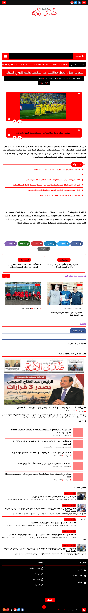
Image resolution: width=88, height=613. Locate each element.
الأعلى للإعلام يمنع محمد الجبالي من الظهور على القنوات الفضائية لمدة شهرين (53, 190)
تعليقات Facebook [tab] (78, 330)
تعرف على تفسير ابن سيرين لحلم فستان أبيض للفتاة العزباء (53, 522)
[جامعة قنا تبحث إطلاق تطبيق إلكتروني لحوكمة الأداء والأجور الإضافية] (78, 466)
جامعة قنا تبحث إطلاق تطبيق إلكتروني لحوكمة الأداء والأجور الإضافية (44, 463)
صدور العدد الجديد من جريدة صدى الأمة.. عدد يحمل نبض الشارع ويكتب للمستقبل (51, 407)
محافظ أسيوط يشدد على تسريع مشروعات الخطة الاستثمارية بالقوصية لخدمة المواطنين (42, 442)
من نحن (37, 573)
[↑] (44, 607)
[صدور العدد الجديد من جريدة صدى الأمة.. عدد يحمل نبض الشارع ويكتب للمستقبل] (44, 381)
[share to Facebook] (20, 121)
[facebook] (79, 2)
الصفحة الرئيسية (51, 78)
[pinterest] (7, 609)
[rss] (4, 609)
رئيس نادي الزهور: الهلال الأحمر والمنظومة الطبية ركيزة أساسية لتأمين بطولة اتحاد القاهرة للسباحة (46, 184)
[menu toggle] (84, 2)
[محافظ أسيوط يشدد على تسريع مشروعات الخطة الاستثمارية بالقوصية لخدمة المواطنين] (78, 444)
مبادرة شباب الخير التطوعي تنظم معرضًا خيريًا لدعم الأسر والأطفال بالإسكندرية (41, 452)
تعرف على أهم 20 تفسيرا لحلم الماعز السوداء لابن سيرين (54, 496)
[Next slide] (4, 276)
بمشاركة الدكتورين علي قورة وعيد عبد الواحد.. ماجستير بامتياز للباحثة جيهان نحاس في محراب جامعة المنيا (40, 550)
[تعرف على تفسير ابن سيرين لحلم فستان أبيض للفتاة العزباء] (81, 522)
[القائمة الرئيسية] (5, 56)
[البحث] (4, 2)
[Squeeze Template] (84, 610)
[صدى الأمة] (44, 11)
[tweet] (15, 121)
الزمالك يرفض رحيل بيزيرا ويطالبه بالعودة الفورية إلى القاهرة (60, 195)
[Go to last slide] (8, 276)
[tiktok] (11, 609)
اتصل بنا (37, 584)
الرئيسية (78, 56)
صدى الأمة (81, 411)
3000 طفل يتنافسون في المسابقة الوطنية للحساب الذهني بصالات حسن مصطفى (53, 179)
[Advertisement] (44, 35)
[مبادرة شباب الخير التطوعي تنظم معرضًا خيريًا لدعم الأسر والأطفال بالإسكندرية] (78, 455)
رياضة (40, 78)
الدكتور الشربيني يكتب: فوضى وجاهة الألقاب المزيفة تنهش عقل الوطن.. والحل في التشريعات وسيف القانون (40, 510)
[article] (24, 263)
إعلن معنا (36, 579)
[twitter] (75, 2)
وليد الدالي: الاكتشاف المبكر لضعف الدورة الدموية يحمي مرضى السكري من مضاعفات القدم (38, 475)
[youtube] (72, 2)
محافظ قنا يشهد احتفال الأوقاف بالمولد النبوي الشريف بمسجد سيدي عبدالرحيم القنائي (42, 534)
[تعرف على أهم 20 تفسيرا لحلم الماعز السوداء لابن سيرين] (81, 496)
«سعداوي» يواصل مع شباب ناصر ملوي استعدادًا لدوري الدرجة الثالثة (57, 169)
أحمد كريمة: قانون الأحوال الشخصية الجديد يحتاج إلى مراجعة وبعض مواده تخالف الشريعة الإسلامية (40, 431)
